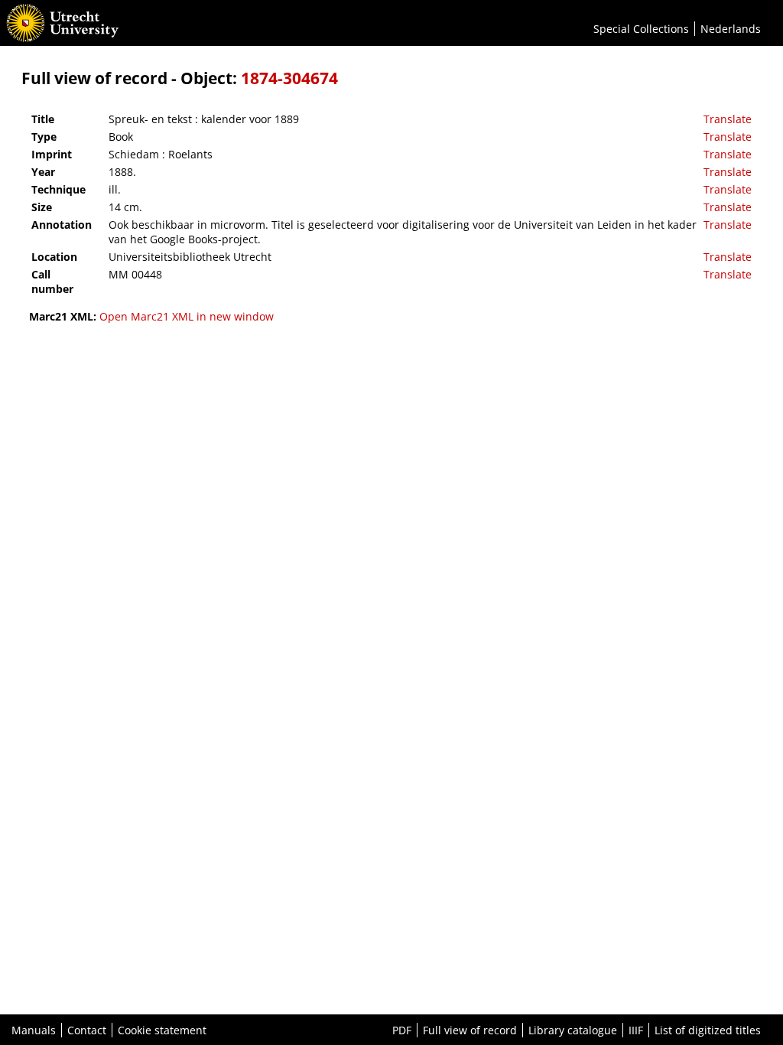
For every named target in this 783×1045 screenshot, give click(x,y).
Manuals (33, 1030)
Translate (727, 119)
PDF (401, 1030)
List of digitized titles (708, 1030)
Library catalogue (572, 1030)
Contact (86, 1030)
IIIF (636, 1030)
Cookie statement (162, 1030)
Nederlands (730, 28)
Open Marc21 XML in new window (186, 316)
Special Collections (641, 28)
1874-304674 (289, 78)
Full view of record (470, 1030)
